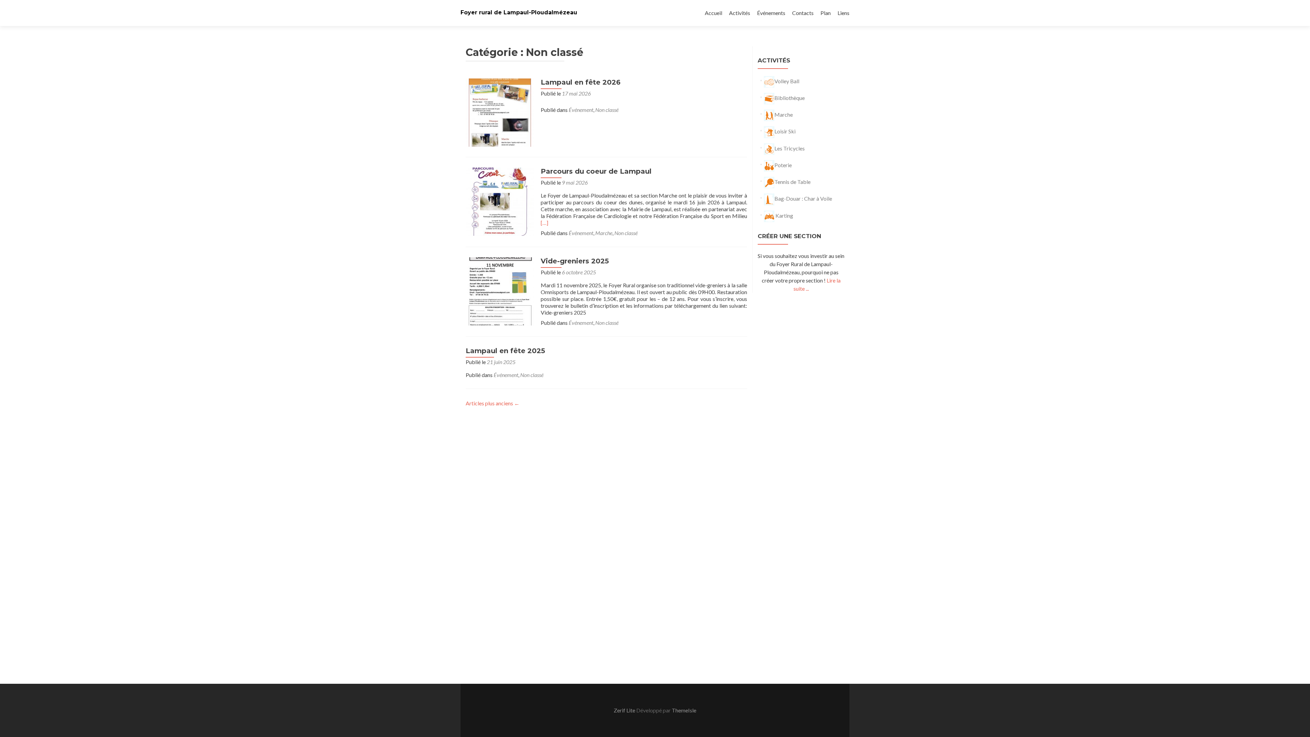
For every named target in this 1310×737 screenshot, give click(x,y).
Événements (771, 13)
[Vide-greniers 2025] (500, 290)
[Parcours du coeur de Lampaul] (500, 201)
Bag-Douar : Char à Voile (803, 198)
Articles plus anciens (493, 403)
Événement (581, 109)
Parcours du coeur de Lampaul (596, 171)
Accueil (713, 13)
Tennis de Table (792, 181)
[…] (544, 222)
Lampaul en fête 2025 (505, 351)
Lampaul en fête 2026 (581, 82)
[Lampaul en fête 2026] (500, 112)
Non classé (606, 109)
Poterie (783, 165)
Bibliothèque (789, 98)
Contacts (803, 13)
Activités (739, 13)
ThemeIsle (684, 710)
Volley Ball (786, 81)
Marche (603, 233)
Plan (825, 13)
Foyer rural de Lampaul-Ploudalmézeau (519, 12)
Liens (843, 13)
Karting (783, 215)
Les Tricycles (789, 148)
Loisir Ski (785, 131)
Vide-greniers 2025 (575, 261)
